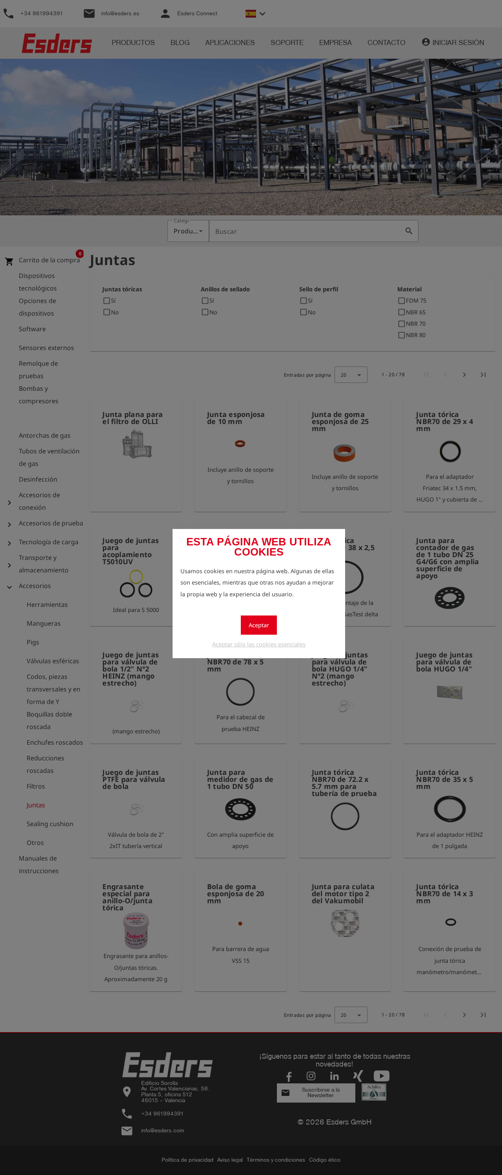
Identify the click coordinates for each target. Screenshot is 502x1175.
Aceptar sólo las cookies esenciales (259, 644)
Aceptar (259, 625)
